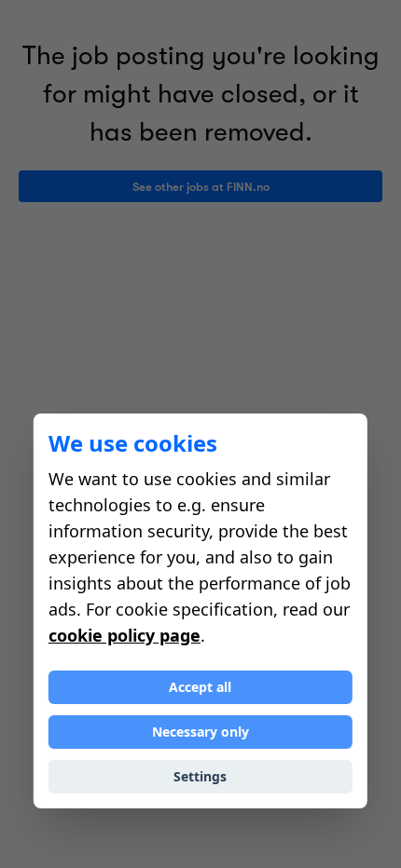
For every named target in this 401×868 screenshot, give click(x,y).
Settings (200, 776)
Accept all (200, 687)
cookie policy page (124, 635)
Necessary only (200, 731)
